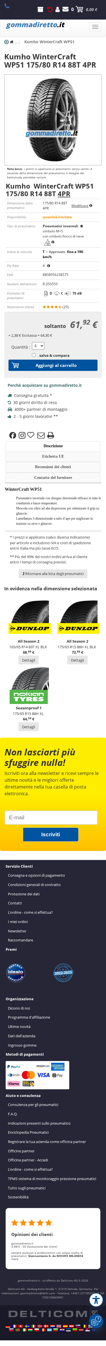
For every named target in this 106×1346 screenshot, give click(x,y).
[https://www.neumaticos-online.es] (65, 1326)
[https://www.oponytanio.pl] (36, 1329)
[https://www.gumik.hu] (30, 1329)
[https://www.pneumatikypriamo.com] (11, 1329)
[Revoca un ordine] (50, 9)
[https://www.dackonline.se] (27, 1326)
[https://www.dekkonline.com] (40, 1326)
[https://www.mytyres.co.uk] (59, 1326)
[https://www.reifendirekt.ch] (20, 1326)
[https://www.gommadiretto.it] (33, 1326)
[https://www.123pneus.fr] (14, 1326)
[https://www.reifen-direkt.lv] (81, 1329)
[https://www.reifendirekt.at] (71, 1326)
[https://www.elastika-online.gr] (49, 1329)
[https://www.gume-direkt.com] (78, 1326)
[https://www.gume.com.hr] (62, 1329)
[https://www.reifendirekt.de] (8, 1326)
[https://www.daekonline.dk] (46, 1326)
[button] (96, 1300)
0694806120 (10, 6)
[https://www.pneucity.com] (17, 1329)
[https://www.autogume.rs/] (87, 1329)
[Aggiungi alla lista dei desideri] (31, 435)
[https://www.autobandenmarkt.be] (84, 1326)
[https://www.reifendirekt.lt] (75, 1329)
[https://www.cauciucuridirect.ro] (43, 1329)
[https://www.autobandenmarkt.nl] (52, 1326)
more (14, 1259)
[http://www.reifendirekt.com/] (94, 1329)
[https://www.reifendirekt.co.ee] (68, 1329)
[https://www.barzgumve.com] (55, 1329)
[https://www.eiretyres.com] (24, 1329)
